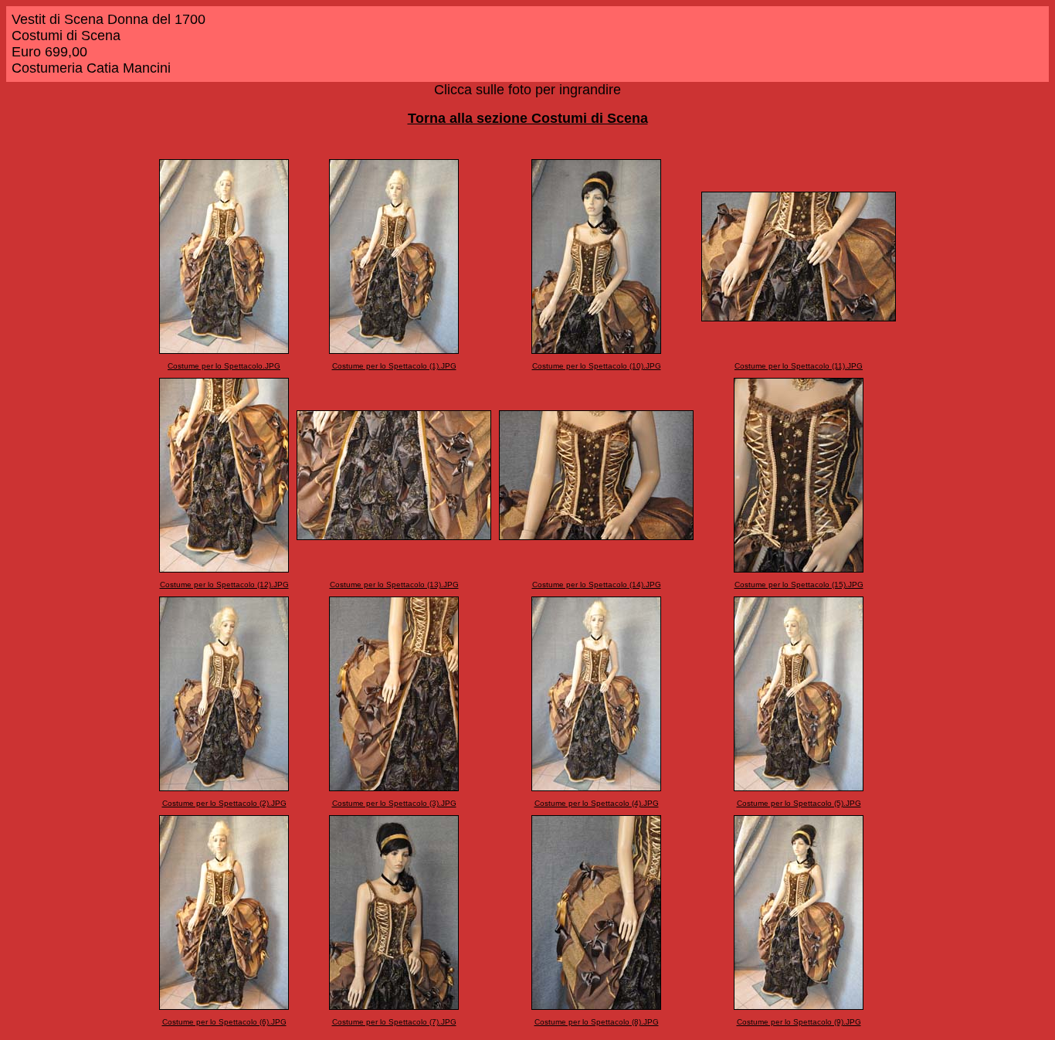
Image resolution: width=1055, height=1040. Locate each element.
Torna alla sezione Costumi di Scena (528, 118)
